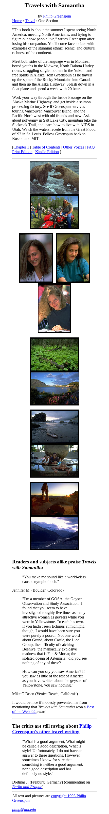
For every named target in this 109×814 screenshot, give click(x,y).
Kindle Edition (47, 152)
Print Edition (22, 152)
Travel (30, 21)
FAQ (91, 147)
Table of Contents (46, 147)
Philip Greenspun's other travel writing (52, 728)
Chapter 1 (21, 147)
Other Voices (73, 147)
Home (17, 21)
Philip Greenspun (57, 16)
